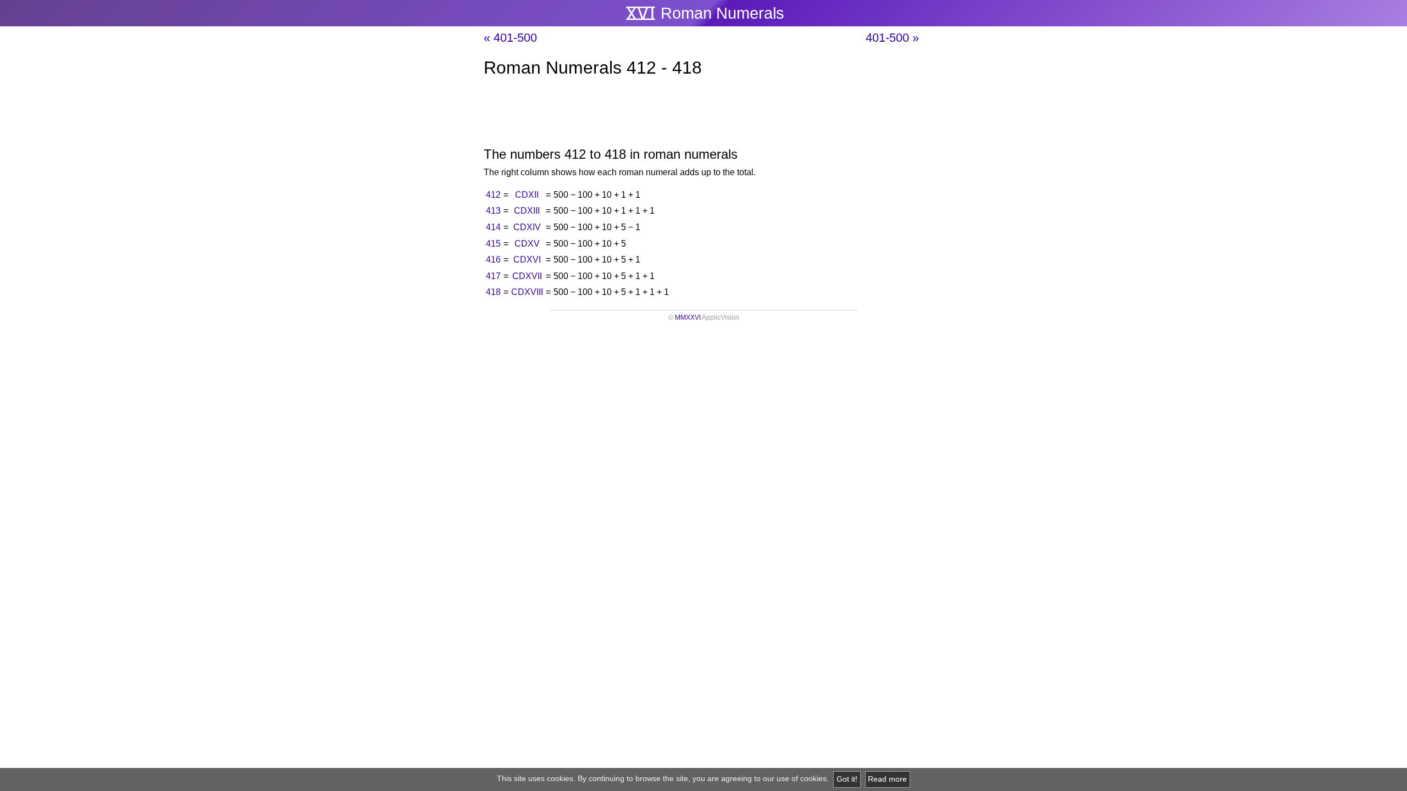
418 (493, 292)
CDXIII (527, 210)
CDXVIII (527, 292)
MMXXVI (688, 317)
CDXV (527, 243)
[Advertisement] (703, 114)
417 (493, 276)
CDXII (527, 194)
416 (493, 259)
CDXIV (527, 227)
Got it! (847, 779)
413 (493, 210)
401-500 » (892, 37)
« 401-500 (510, 37)
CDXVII (527, 276)
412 (493, 194)
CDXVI (527, 259)
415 (493, 243)
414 (493, 227)
